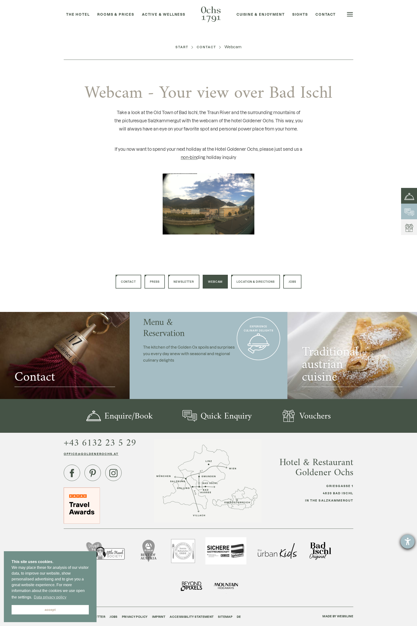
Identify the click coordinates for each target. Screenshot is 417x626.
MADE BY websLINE (337, 616)
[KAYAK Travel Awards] (82, 505)
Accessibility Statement (192, 616)
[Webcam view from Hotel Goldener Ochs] (208, 203)
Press (155, 281)
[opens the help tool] (408, 542)
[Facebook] (72, 473)
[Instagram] (113, 473)
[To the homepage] (211, 15)
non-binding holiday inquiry (208, 157)
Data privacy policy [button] (50, 597)
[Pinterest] (92, 473)
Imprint (159, 616)
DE (239, 616)
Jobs (292, 281)
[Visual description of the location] (208, 481)
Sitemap (225, 616)
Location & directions (255, 281)
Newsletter (184, 281)
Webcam (215, 281)
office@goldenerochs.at (91, 453)
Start (181, 47)
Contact (206, 47)
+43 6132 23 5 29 (100, 442)
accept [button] (50, 610)
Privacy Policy (135, 616)
